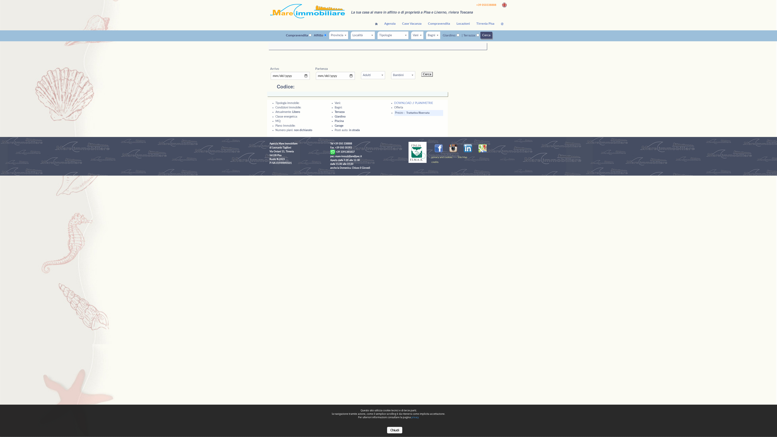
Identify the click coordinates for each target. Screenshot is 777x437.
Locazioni (463, 23)
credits (434, 162)
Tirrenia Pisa (485, 23)
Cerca (486, 35)
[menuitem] (376, 24)
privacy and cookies (441, 157)
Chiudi (394, 430)
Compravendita (439, 23)
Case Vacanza (411, 23)
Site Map (462, 157)
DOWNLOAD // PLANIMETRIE (413, 103)
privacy (415, 417)
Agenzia (390, 23)
